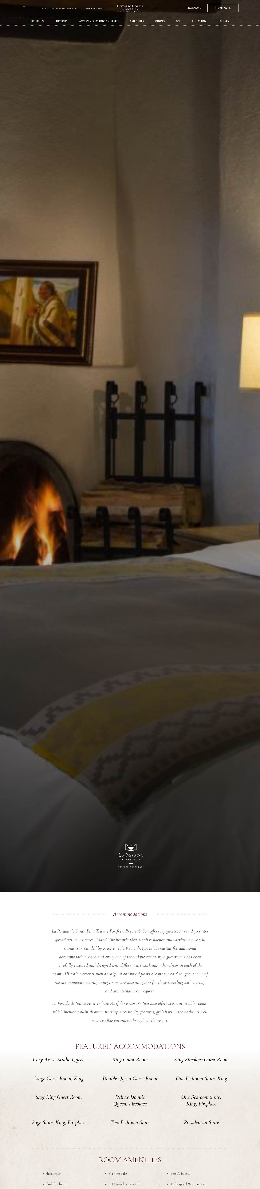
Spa (178, 21)
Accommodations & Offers (98, 21)
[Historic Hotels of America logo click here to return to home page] (130, 9)
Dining (160, 21)
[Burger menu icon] (24, 8)
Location (199, 21)
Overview (38, 21)
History (62, 21)
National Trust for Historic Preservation (60, 8)
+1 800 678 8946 (194, 8)
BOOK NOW (223, 8)
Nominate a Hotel (94, 8)
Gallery (223, 21)
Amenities (137, 21)
